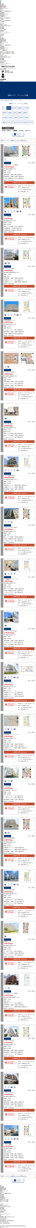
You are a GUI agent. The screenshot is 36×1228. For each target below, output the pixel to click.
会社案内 (2, 58)
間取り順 (27, 130)
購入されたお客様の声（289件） (7, 53)
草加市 (26, 117)
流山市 (15, 122)
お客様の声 (4, 50)
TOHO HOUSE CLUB (5, 25)
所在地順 (21, 130)
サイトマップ (3, 33)
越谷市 (4, 122)
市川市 (31, 122)
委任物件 (2, 4)
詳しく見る (31, 162)
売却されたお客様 (4, 1199)
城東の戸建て (3, 7)
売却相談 (2, 12)
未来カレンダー (3, 24)
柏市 (26, 122)
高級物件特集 (3, 6)
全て (4, 108)
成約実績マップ (3, 15)
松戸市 (21, 122)
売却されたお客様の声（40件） (7, 52)
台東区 (10, 112)
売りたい (2, 43)
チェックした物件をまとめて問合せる (15, 140)
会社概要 (2, 28)
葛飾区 (20, 108)
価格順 (9, 130)
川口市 (10, 122)
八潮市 (10, 117)
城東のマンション (4, 8)
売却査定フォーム (4, 13)
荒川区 (14, 108)
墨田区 (4, 112)
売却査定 (2, 1196)
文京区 (4, 117)
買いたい (2, 37)
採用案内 (2, 30)
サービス (2, 54)
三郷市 (15, 117)
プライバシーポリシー (5, 32)
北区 (15, 112)
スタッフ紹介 (3, 29)
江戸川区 (26, 108)
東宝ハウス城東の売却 (5, 11)
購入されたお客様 (4, 1201)
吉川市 (21, 117)
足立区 (9, 108)
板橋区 (20, 112)
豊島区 (25, 112)
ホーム (1, 36)
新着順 (3, 130)
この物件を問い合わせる (19, 182)
